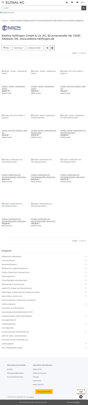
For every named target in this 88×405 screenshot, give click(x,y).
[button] (66, 2)
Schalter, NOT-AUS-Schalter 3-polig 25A (73, 87)
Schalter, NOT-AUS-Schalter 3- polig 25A (14, 131)
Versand (31, 397)
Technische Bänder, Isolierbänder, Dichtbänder (19, 300)
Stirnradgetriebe (8, 328)
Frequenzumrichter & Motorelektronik (15, 332)
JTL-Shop (76, 402)
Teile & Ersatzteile (8, 260)
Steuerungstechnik (8, 276)
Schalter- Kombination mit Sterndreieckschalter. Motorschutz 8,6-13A (43, 176)
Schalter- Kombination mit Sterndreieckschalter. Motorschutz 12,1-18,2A (72, 176)
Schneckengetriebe (8, 324)
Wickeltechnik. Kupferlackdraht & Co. (15, 268)
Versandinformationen (15, 377)
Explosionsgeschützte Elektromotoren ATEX (17, 312)
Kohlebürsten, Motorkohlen (11, 256)
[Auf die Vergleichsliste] (18, 63)
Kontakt (10, 369)
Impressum (37, 381)
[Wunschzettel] (72, 2)
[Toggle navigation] (3, 1)
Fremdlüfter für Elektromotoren (13, 308)
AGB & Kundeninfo (39, 373)
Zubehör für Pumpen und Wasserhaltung (16, 288)
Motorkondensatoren (9, 264)
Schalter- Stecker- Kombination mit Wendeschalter (43, 131)
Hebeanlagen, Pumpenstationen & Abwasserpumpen (21, 292)
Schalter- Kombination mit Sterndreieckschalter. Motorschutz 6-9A (14, 176)
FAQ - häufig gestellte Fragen (12, 348)
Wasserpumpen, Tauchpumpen (13, 284)
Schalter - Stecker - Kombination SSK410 (42, 87)
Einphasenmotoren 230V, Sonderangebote (17, 316)
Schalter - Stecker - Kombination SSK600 (13, 87)
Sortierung (18, 48)
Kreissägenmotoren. (9, 320)
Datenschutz (37, 369)
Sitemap (36, 377)
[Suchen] (83, 8)
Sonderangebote (8, 344)
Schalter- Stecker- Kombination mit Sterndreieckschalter (73, 131)
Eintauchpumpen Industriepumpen (14, 280)
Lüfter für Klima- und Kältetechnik (14, 336)
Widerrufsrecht (38, 384)
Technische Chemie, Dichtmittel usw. (15, 340)
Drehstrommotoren (9, 304)
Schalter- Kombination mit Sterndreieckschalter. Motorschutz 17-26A (43, 220)
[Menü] (84, 389)
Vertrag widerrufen (44, 392)
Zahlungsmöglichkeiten (15, 373)
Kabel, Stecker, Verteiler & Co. (12, 296)
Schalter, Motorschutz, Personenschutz (16, 272)
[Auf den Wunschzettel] (24, 63)
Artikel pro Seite (34, 48)
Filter (7, 48)
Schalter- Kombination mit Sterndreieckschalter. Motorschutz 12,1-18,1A (14, 220)
